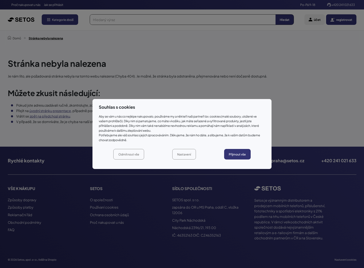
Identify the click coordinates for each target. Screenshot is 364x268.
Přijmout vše (237, 154)
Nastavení (184, 154)
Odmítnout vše (128, 154)
